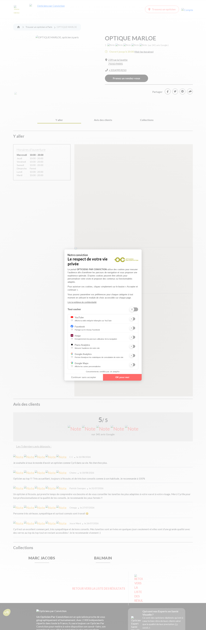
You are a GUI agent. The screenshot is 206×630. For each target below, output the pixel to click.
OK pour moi (122, 377)
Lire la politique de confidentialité (82, 302)
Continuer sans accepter (83, 377)
